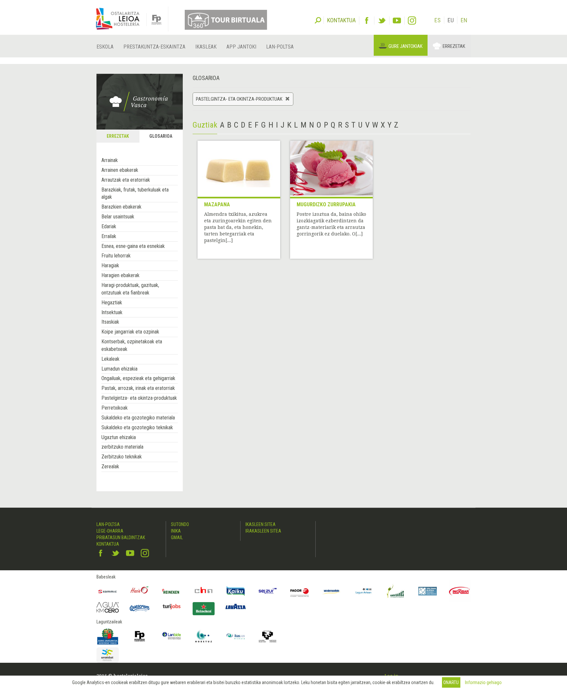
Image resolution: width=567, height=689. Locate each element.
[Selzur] (268, 591)
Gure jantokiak (405, 46)
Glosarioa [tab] (160, 136)
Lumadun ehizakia (119, 369)
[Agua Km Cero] (107, 607)
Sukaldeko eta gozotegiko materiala (138, 418)
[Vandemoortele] (332, 591)
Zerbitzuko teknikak (121, 457)
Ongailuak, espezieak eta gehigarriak (138, 378)
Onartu (451, 682)
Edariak (108, 226)
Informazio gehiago (483, 682)
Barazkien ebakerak (121, 207)
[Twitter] (382, 20)
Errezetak (454, 46)
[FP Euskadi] (140, 636)
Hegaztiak (111, 302)
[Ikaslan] (235, 636)
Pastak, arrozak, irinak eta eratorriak (138, 388)
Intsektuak (111, 312)
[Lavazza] (235, 605)
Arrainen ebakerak (119, 170)
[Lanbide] (171, 636)
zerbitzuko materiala (122, 447)
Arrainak (109, 160)
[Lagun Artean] (363, 591)
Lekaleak (110, 359)
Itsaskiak (110, 322)
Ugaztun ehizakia (118, 437)
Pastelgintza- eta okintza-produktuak (139, 398)
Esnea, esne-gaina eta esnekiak (133, 246)
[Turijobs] (171, 606)
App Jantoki (241, 47)
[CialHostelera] (204, 591)
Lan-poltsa (280, 47)
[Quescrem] (140, 608)
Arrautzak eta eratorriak (125, 180)
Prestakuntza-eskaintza (154, 47)
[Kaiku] (235, 591)
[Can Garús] (396, 591)
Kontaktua (107, 544)
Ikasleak (206, 47)
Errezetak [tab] (118, 136)
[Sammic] (107, 591)
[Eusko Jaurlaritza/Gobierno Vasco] (107, 636)
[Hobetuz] (204, 636)
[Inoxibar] (460, 591)
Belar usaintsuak (117, 216)
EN (464, 20)
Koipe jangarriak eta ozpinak (130, 332)
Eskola (105, 47)
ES (437, 20)
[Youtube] (397, 20)
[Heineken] (171, 591)
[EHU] (268, 636)
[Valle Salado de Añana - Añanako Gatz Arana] (427, 591)
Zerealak (110, 466)
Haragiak (110, 265)
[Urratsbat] (107, 655)
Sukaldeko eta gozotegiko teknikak (137, 427)
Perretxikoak (114, 408)
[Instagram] (412, 20)
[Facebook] (367, 20)
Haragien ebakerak (120, 275)
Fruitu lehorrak (116, 256)
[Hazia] (140, 591)
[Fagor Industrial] (299, 591)
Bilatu (318, 20)
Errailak (108, 236)
